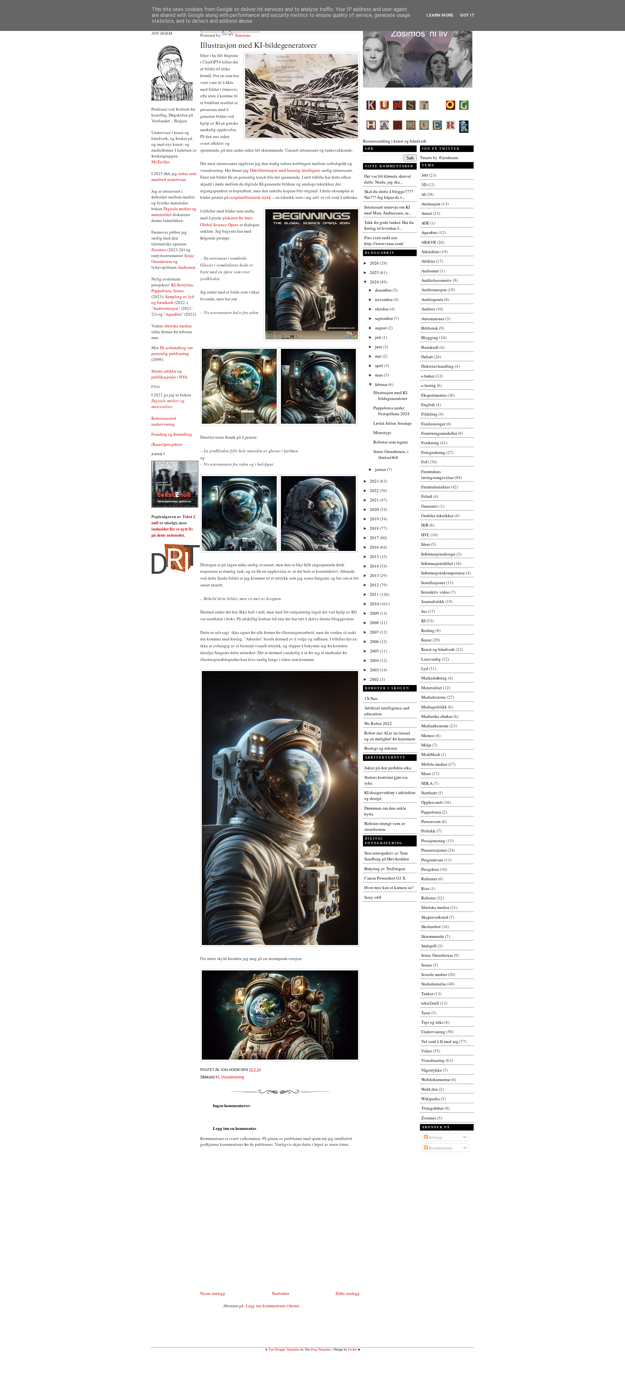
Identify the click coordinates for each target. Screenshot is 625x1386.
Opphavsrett (432, 802)
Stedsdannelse (433, 984)
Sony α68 (373, 897)
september (384, 318)
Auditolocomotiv (436, 280)
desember (384, 290)
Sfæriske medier (435, 907)
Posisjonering (433, 841)
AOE (425, 223)
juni (379, 347)
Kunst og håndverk (438, 649)
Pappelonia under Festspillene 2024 (391, 411)
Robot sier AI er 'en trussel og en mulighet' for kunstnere (389, 736)
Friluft (426, 496)
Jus (424, 611)
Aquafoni (173, 314)
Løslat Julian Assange (392, 423)
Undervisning (433, 1032)
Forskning (430, 443)
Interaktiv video (435, 592)
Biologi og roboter (380, 748)
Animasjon (430, 204)
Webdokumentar (435, 1079)
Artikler (428, 261)
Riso (425, 888)
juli (378, 337)
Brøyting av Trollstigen (384, 868)
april (379, 365)
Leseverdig (431, 659)
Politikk (428, 831)
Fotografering (433, 452)
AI (423, 194)
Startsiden (280, 1293)
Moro (426, 773)
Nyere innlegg (212, 1293)
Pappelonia (161, 291)
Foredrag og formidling (171, 434)
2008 (375, 622)
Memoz (428, 735)
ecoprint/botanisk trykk (250, 197)
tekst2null (430, 1003)
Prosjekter (430, 869)
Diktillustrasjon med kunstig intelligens (285, 170)
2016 (375, 547)
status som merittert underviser (173, 176)
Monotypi (382, 432)
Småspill (429, 946)
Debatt (427, 357)
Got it (467, 15)
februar (381, 384)
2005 (375, 651)
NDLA (427, 783)
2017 (375, 538)
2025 (375, 272)
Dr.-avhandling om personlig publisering (172, 350)
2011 (375, 594)
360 (424, 175)
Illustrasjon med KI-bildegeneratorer (258, 44)
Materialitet (431, 688)
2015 (375, 556)
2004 (375, 660)
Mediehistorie (433, 697)
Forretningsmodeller (439, 433)
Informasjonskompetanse (443, 573)
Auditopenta (432, 299)
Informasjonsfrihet (437, 563)
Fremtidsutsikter (435, 487)
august (381, 328)
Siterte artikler (163, 371)
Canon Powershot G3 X (384, 878)
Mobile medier (434, 764)
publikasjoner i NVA (169, 377)
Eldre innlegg (348, 1293)
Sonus (178, 291)
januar (381, 469)
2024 (375, 282)
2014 (375, 566)
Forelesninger (433, 424)
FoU (425, 462)
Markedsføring (434, 678)
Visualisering (232, 1077)
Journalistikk (432, 601)
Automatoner (432, 319)
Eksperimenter (434, 395)
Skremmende (432, 936)
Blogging (429, 337)
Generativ (429, 506)
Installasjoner (433, 582)
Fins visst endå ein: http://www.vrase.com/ (384, 240)
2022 (375, 490)
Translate (243, 35)
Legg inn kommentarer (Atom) (272, 1306)
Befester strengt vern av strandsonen (385, 826)
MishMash (430, 754)
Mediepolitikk (434, 707)
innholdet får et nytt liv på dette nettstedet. (172, 532)
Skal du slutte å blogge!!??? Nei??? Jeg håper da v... (388, 194)
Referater (429, 879)
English (428, 404)
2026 (375, 263)
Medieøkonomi (435, 726)
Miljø (426, 745)
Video (426, 1051)
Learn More (439, 15)
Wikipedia (430, 1099)
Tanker (427, 993)
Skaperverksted (434, 917)
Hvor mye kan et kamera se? (388, 887)
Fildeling (429, 414)
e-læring (428, 385)
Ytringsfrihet (432, 1108)
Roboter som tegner (390, 442)
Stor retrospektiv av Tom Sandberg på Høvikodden (386, 856)
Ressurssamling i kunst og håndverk (394, 141)
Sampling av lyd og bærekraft (172, 299)
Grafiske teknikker (437, 515)
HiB (424, 525)
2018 (375, 528)
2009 (375, 613)
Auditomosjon (165, 308)
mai (378, 356)
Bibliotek (429, 328)
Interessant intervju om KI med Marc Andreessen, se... (387, 210)
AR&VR (428, 242)
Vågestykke (431, 1070)
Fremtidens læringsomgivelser (437, 474)
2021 (375, 500)
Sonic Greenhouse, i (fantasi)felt (391, 454)
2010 (375, 604)
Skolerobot (431, 926)
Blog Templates (321, 1349)
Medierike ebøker (436, 716)
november (384, 299)
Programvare (432, 860)
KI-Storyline (182, 285)
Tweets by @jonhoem (439, 157)
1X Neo (371, 698)
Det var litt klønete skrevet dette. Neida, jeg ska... (387, 179)
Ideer (425, 544)
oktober (382, 309)
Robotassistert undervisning (163, 421)
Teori (425, 1013)
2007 (375, 632)
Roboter (428, 898)
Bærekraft (429, 347)
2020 (375, 509)
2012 (375, 585)
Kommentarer (440, 1148)
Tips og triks (432, 1022)
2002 (375, 679)
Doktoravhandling (437, 366)
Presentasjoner (434, 850)
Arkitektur (430, 251)
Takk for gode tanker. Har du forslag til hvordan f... (389, 225)
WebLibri (429, 1089)
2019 (375, 519)
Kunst (426, 640)
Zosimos (158, 250)
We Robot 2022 (378, 723)
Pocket (352, 1349)
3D (423, 184)
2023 (375, 481)
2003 (375, 670)
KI (217, 1077)
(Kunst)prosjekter (166, 444)
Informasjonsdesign (438, 554)
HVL (425, 535)
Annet (426, 213)
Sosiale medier (434, 974)
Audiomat (186, 267)
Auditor (428, 309)
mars (379, 375)
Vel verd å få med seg (439, 1041)
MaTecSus (160, 162)
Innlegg (435, 1137)
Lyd (424, 668)
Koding (428, 630)
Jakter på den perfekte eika (387, 768)
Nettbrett (429, 793)
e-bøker (428, 376)
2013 (375, 575)
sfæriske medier (177, 326)
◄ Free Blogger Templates (281, 1349)
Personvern (431, 821)
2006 (375, 641)
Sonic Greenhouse (437, 955)
